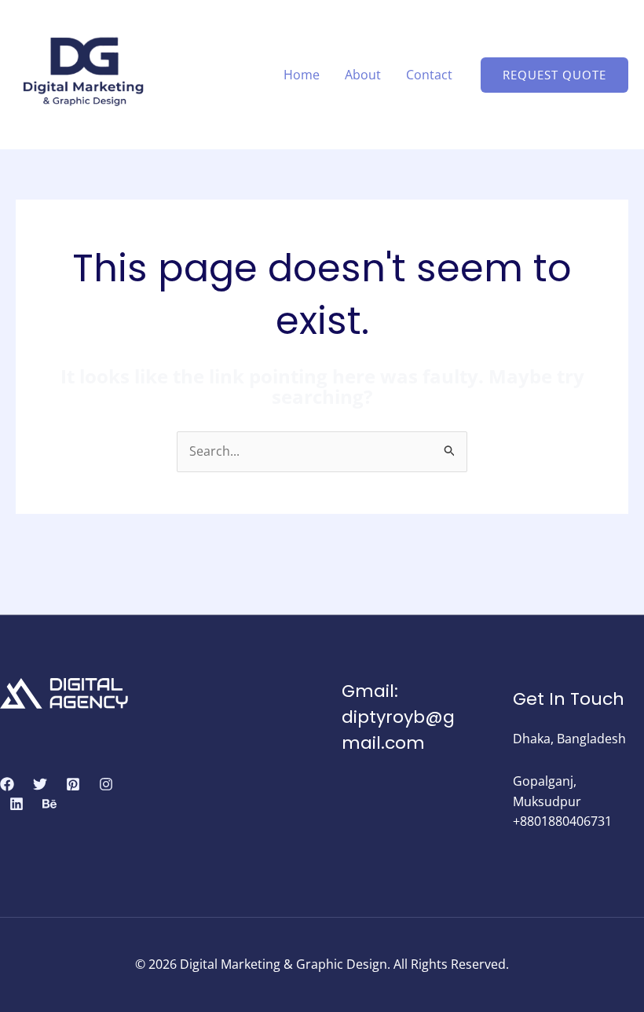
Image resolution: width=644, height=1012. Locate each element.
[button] (554, 75)
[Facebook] (7, 784)
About (363, 74)
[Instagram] (106, 784)
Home (302, 74)
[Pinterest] (73, 784)
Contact (429, 74)
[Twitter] (40, 784)
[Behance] (49, 804)
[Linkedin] (16, 804)
